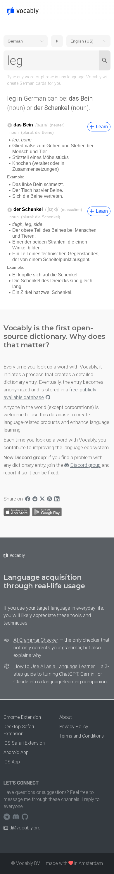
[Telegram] (7, 817)
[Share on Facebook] (27, 499)
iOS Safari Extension (24, 743)
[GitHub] (25, 817)
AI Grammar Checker (35, 640)
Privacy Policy (73, 726)
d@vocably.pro (25, 828)
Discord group (85, 465)
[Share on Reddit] (34, 499)
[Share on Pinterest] (49, 499)
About (65, 717)
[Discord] (16, 817)
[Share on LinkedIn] (56, 499)
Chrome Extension (22, 717)
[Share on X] (42, 499)
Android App (16, 752)
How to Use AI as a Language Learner (54, 666)
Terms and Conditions (81, 736)
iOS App (12, 762)
